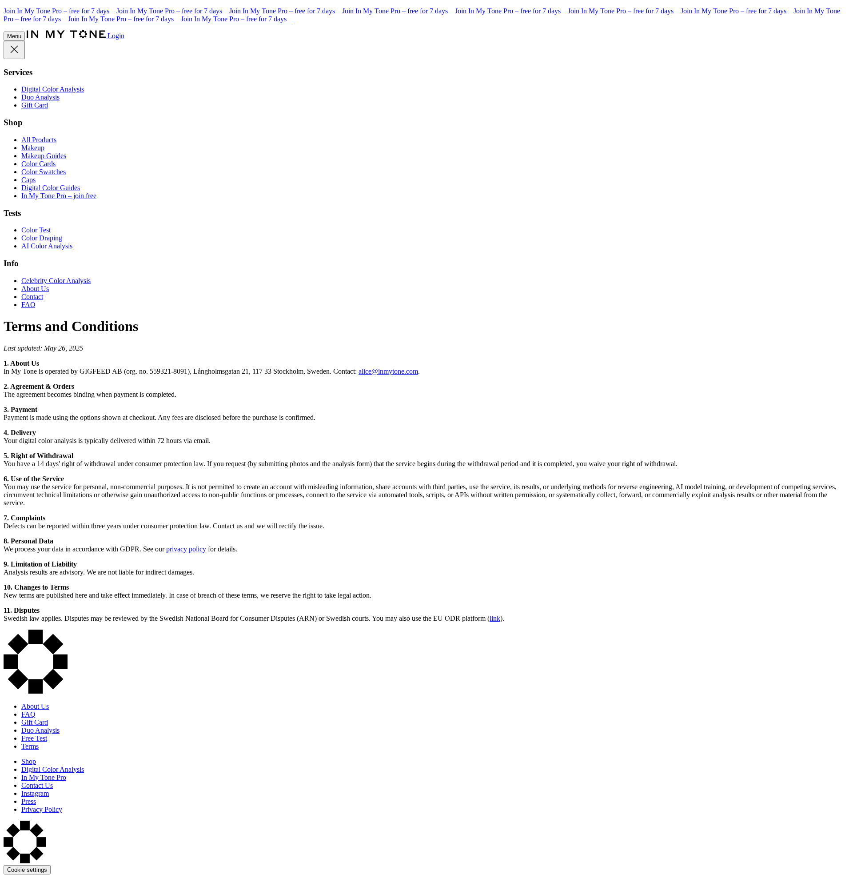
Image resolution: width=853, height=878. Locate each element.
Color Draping (41, 238)
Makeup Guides (43, 156)
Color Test (36, 230)
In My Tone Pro (43, 777)
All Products (38, 140)
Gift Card (34, 105)
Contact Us (37, 785)
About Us (35, 288)
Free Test (34, 738)
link (495, 618)
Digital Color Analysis (52, 89)
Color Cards (38, 164)
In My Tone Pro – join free (58, 196)
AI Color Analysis (46, 246)
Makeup (32, 148)
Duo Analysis (40, 97)
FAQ (28, 304)
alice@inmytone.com (388, 371)
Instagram (35, 793)
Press (28, 801)
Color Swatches (43, 172)
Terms (30, 746)
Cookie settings (27, 869)
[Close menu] (14, 50)
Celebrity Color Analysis (56, 280)
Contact (32, 296)
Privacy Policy (41, 809)
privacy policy (186, 549)
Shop (28, 761)
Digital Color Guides (50, 188)
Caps (28, 180)
